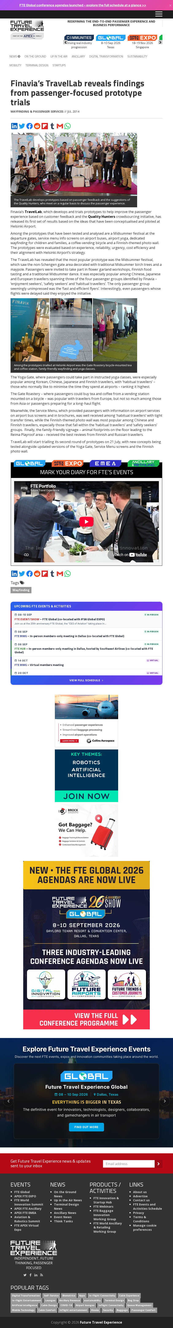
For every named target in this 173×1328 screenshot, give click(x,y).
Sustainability (137, 56)
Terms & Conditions (141, 1219)
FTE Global (22, 1192)
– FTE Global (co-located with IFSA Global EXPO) (60, 619)
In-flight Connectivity (102, 1296)
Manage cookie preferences (145, 1227)
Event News (63, 1217)
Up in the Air (59, 56)
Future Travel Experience (101, 1322)
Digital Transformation (106, 56)
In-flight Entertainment (26, 1301)
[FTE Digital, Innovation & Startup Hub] (86, 775)
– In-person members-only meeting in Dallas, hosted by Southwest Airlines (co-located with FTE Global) (84, 651)
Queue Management (139, 1305)
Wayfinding (21, 590)
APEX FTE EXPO (25, 1196)
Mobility (15, 65)
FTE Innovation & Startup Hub (106, 1200)
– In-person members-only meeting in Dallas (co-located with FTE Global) (69, 636)
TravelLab (33, 211)
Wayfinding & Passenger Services (37, 111)
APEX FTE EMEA (25, 1213)
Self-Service (51, 1296)
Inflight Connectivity (111, 1305)
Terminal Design (37, 65)
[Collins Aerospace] (86, 720)
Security (108, 1310)
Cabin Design (49, 1305)
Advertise (140, 1196)
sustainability (92, 1301)
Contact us (141, 1200)
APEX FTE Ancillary (28, 1209)
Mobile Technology (23, 1310)
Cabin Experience (129, 1296)
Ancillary (78, 56)
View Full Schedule (84, 680)
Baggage (122, 1310)
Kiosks (95, 1310)
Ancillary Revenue (69, 1301)
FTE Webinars (103, 1206)
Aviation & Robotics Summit (27, 1219)
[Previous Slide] (8, 1101)
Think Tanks (63, 1221)
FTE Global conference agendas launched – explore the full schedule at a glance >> (82, 5)
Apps (82, 1296)
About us (140, 1192)
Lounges (50, 1301)
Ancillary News (65, 1213)
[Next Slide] (165, 1101)
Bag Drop (133, 1301)
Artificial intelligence (24, 1305)
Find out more (86, 1127)
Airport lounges (85, 1305)
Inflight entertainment (73, 1310)
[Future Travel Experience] (27, 30)
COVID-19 (66, 1305)
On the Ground (35, 56)
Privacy (138, 1213)
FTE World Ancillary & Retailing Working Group (107, 1227)
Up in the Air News (68, 1200)
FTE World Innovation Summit (28, 1202)
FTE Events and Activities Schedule (147, 1206)
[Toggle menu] (158, 14)
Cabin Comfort (47, 1310)
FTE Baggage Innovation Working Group (104, 1215)
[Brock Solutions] (86, 830)
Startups (59, 65)
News (13, 56)
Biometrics (68, 1296)
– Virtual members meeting (39, 665)
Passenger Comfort (143, 1310)
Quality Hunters (101, 216)
